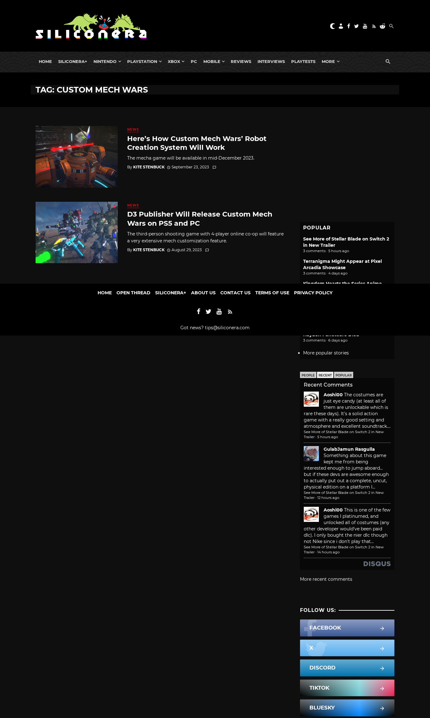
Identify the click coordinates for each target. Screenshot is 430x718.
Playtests (303, 61)
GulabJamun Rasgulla (349, 449)
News (133, 129)
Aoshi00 (333, 395)
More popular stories (326, 353)
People (308, 375)
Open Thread (133, 293)
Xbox (174, 61)
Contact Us (235, 293)
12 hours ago (328, 497)
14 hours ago (328, 552)
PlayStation (142, 61)
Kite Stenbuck (149, 167)
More (328, 61)
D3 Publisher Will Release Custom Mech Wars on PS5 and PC (199, 218)
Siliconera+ (72, 61)
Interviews (271, 61)
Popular (344, 375)
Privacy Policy (313, 293)
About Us (203, 293)
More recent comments (326, 579)
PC (194, 61)
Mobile (211, 61)
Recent (325, 375)
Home (45, 61)
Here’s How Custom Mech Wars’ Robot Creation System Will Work (197, 142)
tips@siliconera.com (227, 328)
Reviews (241, 61)
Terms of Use (272, 293)
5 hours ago (327, 437)
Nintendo (104, 61)
